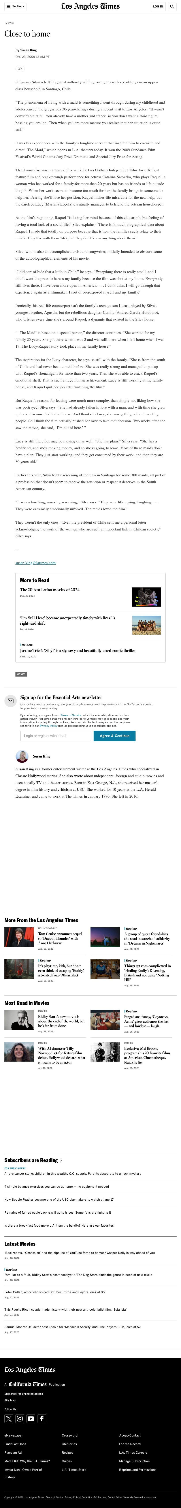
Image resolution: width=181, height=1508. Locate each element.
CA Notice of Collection (94, 1497)
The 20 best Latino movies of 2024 (49, 590)
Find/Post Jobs (15, 1444)
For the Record (130, 1444)
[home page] (90, 6)
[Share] (20, 69)
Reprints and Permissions (137, 1469)
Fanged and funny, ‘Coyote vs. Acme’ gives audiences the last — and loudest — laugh (146, 1021)
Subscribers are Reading (31, 1160)
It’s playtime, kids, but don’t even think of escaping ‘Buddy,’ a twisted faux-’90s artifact (61, 970)
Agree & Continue (115, 736)
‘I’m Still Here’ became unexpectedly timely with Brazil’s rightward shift (67, 621)
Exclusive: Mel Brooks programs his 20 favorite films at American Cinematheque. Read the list (147, 1055)
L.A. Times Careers (133, 1452)
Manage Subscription (134, 1461)
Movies (10, 23)
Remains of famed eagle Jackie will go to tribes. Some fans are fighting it (57, 1212)
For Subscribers (15, 1168)
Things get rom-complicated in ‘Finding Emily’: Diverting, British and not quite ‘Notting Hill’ (147, 973)
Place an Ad (13, 1452)
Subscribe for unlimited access (23, 1394)
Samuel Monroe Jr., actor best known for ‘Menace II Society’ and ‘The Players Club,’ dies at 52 (72, 1327)
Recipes (67, 1452)
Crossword (69, 1435)
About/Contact (130, 1435)
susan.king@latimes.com (35, 562)
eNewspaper (13, 1435)
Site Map (9, 1400)
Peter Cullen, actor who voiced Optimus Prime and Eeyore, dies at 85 (54, 1292)
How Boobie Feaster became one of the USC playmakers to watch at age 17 (59, 1199)
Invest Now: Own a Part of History (23, 1473)
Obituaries (69, 1444)
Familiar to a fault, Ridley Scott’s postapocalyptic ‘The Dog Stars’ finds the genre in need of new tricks (78, 1275)
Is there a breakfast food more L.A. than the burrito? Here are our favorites (59, 1225)
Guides (67, 1461)
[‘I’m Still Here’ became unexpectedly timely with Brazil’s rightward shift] (146, 625)
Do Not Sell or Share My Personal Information (132, 1497)
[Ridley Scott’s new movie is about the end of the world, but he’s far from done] (19, 1020)
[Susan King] (22, 756)
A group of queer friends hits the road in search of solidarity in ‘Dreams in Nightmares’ (147, 939)
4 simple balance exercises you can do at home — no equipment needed (56, 1186)
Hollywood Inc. (48, 928)
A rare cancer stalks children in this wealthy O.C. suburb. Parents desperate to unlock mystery (72, 1173)
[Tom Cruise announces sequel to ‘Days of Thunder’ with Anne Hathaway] (19, 937)
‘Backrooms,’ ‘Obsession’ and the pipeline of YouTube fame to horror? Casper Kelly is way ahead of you (79, 1253)
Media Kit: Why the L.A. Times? (27, 1461)
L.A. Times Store (74, 1469)
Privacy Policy (48, 726)
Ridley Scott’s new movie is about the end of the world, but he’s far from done (61, 1021)
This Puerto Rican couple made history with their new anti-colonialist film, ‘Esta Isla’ (65, 1309)
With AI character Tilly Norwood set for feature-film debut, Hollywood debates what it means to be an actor (61, 1055)
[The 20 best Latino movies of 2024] (146, 597)
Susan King (41, 756)
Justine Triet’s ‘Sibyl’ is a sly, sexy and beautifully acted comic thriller (77, 651)
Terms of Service (70, 715)
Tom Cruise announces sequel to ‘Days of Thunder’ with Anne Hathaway (60, 938)
